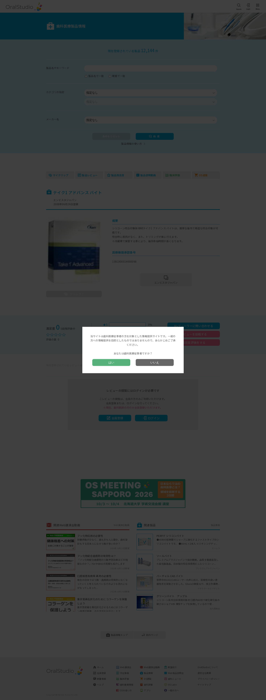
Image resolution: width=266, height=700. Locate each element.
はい (111, 362)
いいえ (154, 362)
